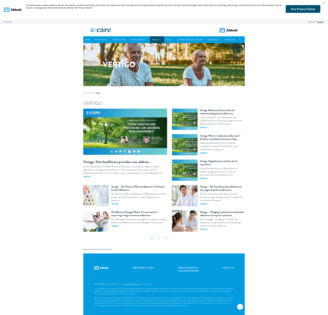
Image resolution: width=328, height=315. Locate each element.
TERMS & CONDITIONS (188, 267)
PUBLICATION (212, 39)
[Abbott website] (228, 30)
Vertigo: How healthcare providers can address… (117, 161)
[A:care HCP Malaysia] (100, 30)
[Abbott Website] (101, 270)
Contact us (230, 39)
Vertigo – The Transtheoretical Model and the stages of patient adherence (220, 188)
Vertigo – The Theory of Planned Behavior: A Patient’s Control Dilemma (138, 188)
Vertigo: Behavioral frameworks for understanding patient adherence (217, 111)
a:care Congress (137, 39)
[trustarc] (320, 22)
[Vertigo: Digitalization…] (185, 170)
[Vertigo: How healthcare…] (125, 132)
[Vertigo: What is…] (185, 144)
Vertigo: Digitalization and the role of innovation (218, 162)
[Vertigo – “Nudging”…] (185, 221)
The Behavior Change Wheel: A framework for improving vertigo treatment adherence (134, 213)
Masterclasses (119, 39)
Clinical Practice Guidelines (190, 39)
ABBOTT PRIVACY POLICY (143, 267)
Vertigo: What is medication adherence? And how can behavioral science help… (220, 137)
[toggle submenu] (107, 39)
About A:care (100, 39)
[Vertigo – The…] (185, 195)
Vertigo (87, 176)
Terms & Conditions (132, 284)
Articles (155, 39)
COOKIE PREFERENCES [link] (188, 270)
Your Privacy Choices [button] (303, 9)
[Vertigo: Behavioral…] (185, 119)
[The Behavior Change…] (96, 221)
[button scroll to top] (240, 307)
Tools (168, 39)
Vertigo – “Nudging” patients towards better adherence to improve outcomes (222, 213)
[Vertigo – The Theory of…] (96, 195)
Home (87, 39)
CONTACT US (228, 267)
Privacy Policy (7, 22)
